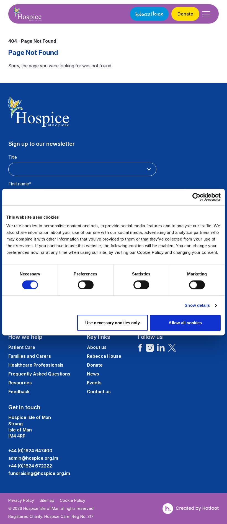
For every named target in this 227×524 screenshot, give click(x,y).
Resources (20, 382)
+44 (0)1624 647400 (30, 450)
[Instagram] (150, 348)
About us (97, 347)
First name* (20, 184)
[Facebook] (140, 348)
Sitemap (47, 500)
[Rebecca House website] (149, 14)
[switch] (86, 284)
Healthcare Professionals (35, 365)
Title (12, 157)
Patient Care (21, 347)
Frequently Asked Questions (39, 374)
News (93, 374)
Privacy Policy (21, 500)
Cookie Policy (72, 500)
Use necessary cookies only (112, 322)
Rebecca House (104, 356)
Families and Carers (29, 356)
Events (94, 382)
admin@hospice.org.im (33, 458)
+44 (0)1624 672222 (30, 466)
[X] (172, 348)
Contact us (99, 391)
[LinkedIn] (161, 348)
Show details (197, 305)
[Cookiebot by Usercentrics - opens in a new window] (196, 197)
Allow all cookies (185, 322)
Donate (185, 14)
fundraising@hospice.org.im (39, 473)
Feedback (19, 391)
